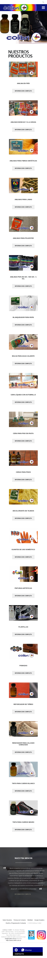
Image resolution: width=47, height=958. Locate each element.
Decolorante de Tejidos (23, 511)
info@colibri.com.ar (10, 938)
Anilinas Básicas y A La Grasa (23, 122)
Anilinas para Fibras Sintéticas (23, 161)
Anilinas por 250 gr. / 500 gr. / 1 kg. (23, 278)
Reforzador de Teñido (23, 704)
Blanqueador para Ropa (23, 317)
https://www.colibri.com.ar (13, 940)
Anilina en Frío (23, 83)
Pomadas (23, 665)
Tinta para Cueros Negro (23, 822)
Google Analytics (39, 920)
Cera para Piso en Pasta (23, 433)
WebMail (30, 920)
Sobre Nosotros (7, 920)
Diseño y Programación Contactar (16, 923)
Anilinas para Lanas (23, 199)
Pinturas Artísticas (23, 588)
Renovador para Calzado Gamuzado (23, 744)
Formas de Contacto (20, 920)
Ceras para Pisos (23, 472)
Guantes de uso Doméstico (23, 549)
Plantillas (23, 627)
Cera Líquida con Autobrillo (23, 395)
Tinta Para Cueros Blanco (23, 783)
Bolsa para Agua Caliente (23, 356)
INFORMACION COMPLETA (23, 91)
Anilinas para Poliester (23, 238)
